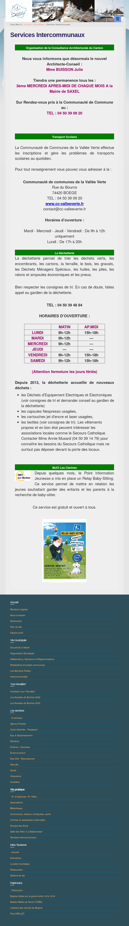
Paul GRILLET (17, 913)
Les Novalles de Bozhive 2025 (25, 703)
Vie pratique (38, 24)
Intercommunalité (19, 676)
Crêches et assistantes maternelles (27, 819)
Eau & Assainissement (21, 735)
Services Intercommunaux (23, 837)
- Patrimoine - (17, 890)
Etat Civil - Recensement (22, 758)
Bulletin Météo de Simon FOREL (26, 901)
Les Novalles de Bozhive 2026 (25, 697)
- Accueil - (15, 852)
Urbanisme (15, 776)
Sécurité (14, 764)
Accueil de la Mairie (20, 647)
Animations (15, 858)
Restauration (16, 869)
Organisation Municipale (22, 653)
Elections (14, 741)
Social (13, 770)
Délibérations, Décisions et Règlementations (32, 659)
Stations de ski (17, 875)
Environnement (17, 752)
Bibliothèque (16, 808)
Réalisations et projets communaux (27, 665)
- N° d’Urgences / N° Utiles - (24, 796)
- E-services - (16, 717)
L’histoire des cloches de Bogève (26, 907)
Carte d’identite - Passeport (23, 729)
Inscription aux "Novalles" (22, 691)
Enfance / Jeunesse (20, 747)
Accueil (27, 24)
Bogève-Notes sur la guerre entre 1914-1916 (32, 896)
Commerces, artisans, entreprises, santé (30, 814)
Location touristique (20, 863)
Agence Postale (18, 723)
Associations (16, 802)
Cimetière (15, 782)
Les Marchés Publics (20, 670)
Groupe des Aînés (19, 825)
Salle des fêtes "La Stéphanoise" (26, 831)
